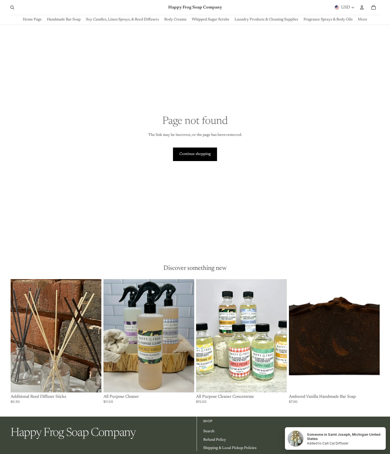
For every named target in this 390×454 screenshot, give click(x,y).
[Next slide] (93, 335)
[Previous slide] (19, 335)
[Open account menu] (362, 7)
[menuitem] (362, 20)
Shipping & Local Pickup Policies (230, 448)
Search (208, 431)
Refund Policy (214, 440)
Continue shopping (195, 154)
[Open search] (12, 7)
